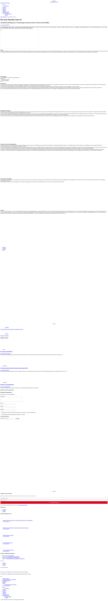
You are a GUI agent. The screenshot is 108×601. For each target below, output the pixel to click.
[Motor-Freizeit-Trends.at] (5, 2)
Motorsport (7, 5)
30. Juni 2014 (2, 386)
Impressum (5, 581)
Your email (2, 244)
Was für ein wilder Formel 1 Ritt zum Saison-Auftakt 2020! (14, 368)
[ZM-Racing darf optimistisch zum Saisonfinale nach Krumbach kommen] (7, 525)
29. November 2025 (4, 353)
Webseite (2, 409)
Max (3, 558)
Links (4, 583)
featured (4, 247)
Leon (4, 556)
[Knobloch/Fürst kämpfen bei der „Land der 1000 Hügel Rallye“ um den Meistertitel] (7, 518)
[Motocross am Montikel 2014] (9, 381)
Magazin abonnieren (6, 585)
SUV (4, 250)
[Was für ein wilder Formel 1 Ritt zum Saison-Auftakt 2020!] (9, 364)
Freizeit (4, 6)
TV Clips (4, 10)
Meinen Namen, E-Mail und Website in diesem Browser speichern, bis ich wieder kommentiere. (19, 412)
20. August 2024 (3, 25)
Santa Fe (4, 249)
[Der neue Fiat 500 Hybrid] (9, 348)
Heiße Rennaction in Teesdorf (8, 535)
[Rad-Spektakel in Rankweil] (7, 540)
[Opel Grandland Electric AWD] (7, 548)
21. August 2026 (6, 521)
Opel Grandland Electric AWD (8, 550)
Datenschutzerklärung (23, 505)
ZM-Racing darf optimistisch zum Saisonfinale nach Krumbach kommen (15, 527)
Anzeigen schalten (8, 13)
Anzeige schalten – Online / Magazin (9, 579)
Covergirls (4, 7)
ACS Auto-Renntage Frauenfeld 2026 (12, 556)
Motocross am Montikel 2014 (7, 384)
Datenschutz (10, 240)
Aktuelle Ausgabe (6, 11)
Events (4, 8)
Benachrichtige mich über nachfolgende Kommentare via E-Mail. (13, 414)
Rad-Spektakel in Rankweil (7, 542)
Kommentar (2, 396)
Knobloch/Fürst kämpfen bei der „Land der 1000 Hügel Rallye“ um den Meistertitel (17, 520)
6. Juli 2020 (2, 370)
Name (1, 403)
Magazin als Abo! (6, 12)
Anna (4, 557)
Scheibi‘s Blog (11, 555)
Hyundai (4, 248)
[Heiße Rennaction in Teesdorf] (7, 533)
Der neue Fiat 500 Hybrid (6, 351)
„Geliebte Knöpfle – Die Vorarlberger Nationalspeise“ (15, 558)
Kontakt (4, 582)
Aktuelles (4, 9)
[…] (62, 354)
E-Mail (1, 406)
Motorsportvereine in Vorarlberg (10, 584)
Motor (4, 4)
